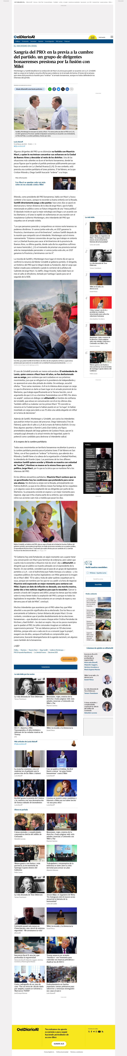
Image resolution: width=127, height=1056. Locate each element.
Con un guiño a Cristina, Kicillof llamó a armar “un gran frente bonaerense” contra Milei (60, 771)
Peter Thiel (40, 2)
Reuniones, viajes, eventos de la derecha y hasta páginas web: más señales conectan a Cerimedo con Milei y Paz (60, 699)
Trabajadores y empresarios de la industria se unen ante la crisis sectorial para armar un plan (60, 865)
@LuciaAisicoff (20, 146)
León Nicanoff (51, 993)
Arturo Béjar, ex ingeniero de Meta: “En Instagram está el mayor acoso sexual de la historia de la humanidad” (61, 898)
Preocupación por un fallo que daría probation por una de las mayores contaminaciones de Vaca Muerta (92, 602)
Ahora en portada (21, 810)
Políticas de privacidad (62, 1052)
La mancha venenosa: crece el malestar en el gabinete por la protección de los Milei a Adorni (27, 771)
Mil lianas (111, 2)
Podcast (67, 41)
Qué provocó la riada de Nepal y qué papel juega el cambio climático (91, 613)
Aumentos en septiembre (74, 2)
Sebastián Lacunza (19, 839)
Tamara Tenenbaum (20, 699)
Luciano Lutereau (104, 2)
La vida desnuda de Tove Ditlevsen (28, 696)
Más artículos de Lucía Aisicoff (25, 742)
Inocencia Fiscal (95, 2)
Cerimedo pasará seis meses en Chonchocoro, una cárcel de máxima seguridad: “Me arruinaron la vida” (29, 928)
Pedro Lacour (18, 872)
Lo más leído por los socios (24, 674)
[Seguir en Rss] (102, 1031)
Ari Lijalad (65, 2)
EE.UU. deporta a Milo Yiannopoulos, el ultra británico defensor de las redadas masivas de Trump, (28, 731)
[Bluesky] (58, 89)
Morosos (35, 2)
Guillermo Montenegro (57, 650)
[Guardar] (71, 89)
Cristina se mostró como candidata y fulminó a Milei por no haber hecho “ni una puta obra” (62, 800)
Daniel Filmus (51, 730)
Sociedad (33, 41)
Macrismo (23, 650)
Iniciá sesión (102, 37)
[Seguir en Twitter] (89, 1031)
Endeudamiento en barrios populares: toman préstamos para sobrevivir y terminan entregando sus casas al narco (60, 987)
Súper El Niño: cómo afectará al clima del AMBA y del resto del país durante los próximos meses (90, 636)
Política (17, 41)
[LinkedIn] (67, 89)
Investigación (49, 41)
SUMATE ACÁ (59, 1044)
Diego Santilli (44, 650)
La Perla (60, 2)
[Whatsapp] (50, 89)
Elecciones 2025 (53, 652)
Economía (25, 41)
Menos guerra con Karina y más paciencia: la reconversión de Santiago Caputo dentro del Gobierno (27, 866)
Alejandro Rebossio (52, 870)
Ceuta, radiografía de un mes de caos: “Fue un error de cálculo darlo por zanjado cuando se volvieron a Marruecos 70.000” (28, 987)
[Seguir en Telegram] (94, 1031)
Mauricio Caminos (52, 705)
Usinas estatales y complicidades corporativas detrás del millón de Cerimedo (27, 834)
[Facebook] (54, 89)
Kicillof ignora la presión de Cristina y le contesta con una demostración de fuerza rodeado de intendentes (29, 800)
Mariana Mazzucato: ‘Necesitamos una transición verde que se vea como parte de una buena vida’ (91, 625)
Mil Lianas (59, 41)
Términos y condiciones (76, 1052)
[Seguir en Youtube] (99, 1031)
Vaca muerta (83, 2)
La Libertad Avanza (40, 652)
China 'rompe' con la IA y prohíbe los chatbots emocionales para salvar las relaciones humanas (99, 313)
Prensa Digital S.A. (49, 1052)
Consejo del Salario (48, 2)
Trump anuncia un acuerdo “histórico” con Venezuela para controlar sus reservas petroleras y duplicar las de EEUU (60, 958)
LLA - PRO (89, 2)
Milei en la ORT (29, 2)
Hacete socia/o (93, 37)
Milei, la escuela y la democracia (60, 728)
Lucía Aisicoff (18, 142)
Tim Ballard (55, 2)
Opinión (40, 41)
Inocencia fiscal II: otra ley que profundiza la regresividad (26, 956)
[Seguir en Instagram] (96, 1031)
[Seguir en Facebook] (91, 1031)
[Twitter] (63, 89)
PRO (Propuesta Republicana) (23, 652)
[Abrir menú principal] (112, 37)
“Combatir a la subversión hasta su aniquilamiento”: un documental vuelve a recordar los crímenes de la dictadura (91, 464)
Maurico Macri (33, 650)
